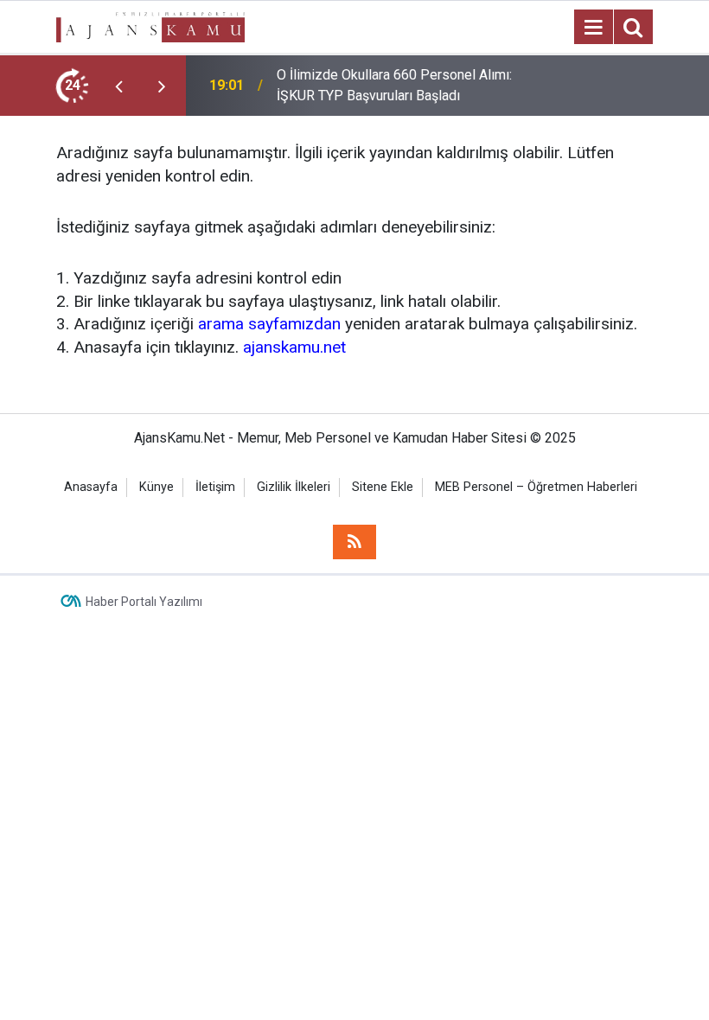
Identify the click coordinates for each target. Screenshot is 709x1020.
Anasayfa (91, 487)
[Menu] (593, 27)
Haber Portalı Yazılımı (144, 602)
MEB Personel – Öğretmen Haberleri (536, 487)
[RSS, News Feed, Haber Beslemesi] (354, 542)
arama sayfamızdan (269, 324)
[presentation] (118, 85)
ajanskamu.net (294, 347)
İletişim (215, 487)
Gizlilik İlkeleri (293, 487)
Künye (156, 487)
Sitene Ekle (382, 487)
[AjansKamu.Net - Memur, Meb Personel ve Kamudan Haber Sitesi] (150, 25)
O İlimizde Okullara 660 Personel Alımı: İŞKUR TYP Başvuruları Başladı (394, 85)
